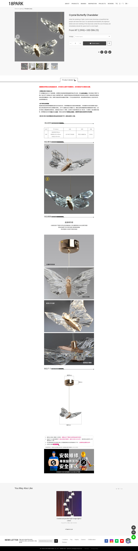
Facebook (101, 52)
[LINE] (117, 541)
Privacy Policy (94, 548)
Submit (56, 541)
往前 (116, 488)
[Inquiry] (133, 532)
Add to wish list (109, 43)
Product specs (79, 36)
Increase (80, 43)
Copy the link (109, 52)
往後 (122, 488)
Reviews (64, 542)
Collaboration (92, 539)
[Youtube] (122, 541)
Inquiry (77, 539)
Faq (71, 539)
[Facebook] (106, 541)
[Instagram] (111, 541)
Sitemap (86, 548)
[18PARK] (16, 4)
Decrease (70, 43)
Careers (83, 539)
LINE (105, 52)
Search (123, 4)
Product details (67, 80)
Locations (65, 539)
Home (16, 8)
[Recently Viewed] (133, 527)
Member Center (120, 4)
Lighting (21, 8)
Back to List (69, 529)
